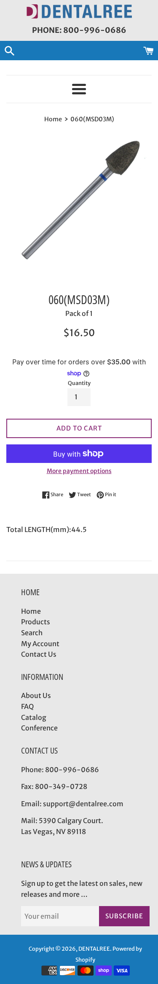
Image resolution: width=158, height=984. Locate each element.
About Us (36, 695)
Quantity (79, 383)
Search (32, 632)
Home (31, 611)
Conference (39, 728)
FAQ (27, 706)
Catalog (33, 717)
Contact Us (38, 654)
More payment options (79, 471)
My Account (40, 643)
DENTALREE (94, 948)
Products (35, 622)
